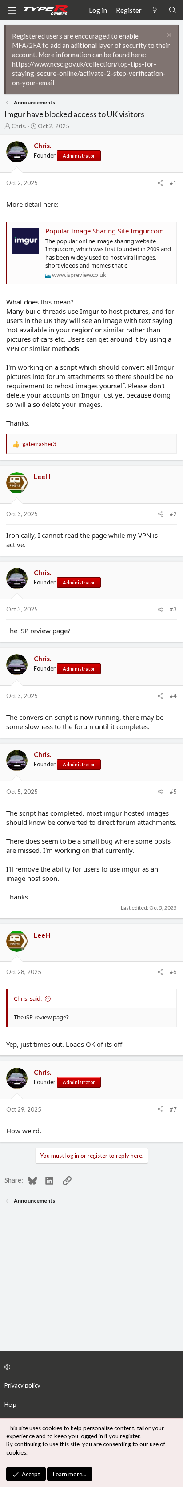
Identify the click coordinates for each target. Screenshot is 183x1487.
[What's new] (154, 10)
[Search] (172, 10)
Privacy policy (22, 1385)
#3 (173, 609)
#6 (173, 971)
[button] (90, 1366)
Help (10, 1404)
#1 (173, 182)
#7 (173, 1109)
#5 (173, 791)
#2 (173, 513)
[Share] (161, 182)
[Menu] (11, 10)
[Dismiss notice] (168, 36)
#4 (173, 695)
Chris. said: (28, 998)
